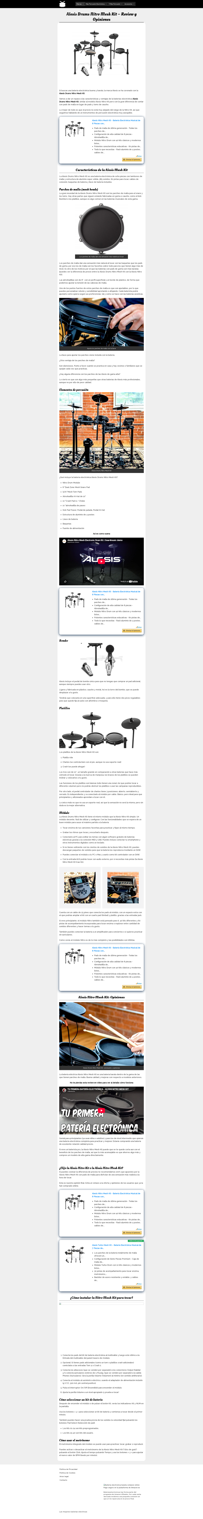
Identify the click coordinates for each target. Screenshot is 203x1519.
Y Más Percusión (114, 4)
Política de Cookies (67, 1473)
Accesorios (128, 4)
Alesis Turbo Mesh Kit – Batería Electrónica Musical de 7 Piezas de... (116, 1246)
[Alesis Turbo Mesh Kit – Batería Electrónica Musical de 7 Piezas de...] (74, 1254)
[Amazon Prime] (139, 156)
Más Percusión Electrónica (95, 4)
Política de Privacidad (68, 1469)
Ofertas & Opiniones (133, 159)
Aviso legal (64, 1476)
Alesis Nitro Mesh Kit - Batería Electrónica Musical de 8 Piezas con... (116, 122)
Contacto (63, 1480)
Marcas (79, 4)
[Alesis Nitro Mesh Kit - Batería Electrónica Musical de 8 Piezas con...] (74, 129)
